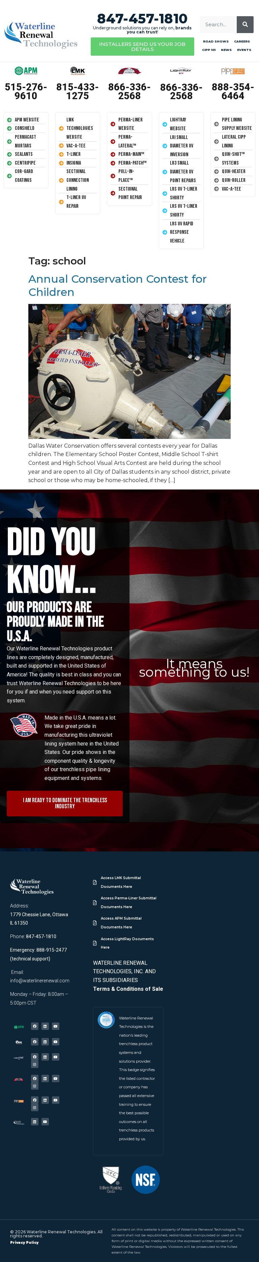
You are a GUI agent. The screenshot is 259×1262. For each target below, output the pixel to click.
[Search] (245, 24)
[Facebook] (34, 1026)
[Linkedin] (45, 1026)
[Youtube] (55, 1026)
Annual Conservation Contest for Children (117, 285)
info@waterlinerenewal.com (39, 980)
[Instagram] (34, 1064)
